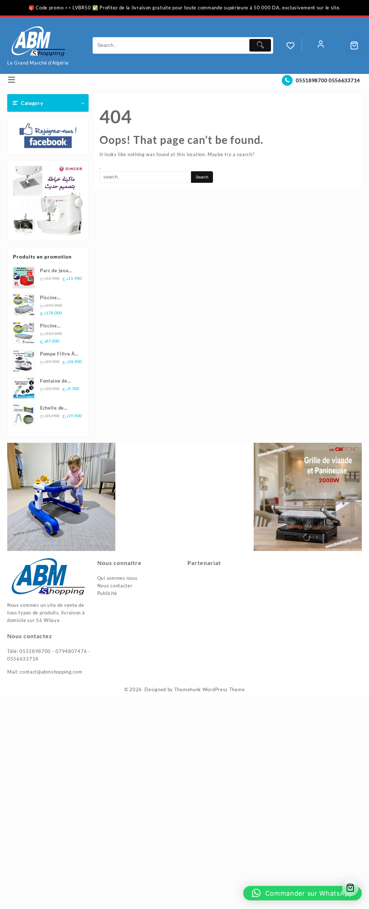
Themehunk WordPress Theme (209, 689)
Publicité (107, 593)
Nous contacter (115, 585)
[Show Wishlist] (294, 45)
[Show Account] (320, 45)
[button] (302, 893)
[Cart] (354, 45)
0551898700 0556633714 (328, 80)
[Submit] (260, 45)
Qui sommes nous (117, 578)
